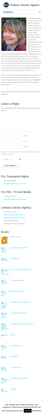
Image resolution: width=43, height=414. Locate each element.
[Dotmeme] (5, 392)
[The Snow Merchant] (5, 284)
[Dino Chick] (5, 360)
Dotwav (12, 335)
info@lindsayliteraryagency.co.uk (14, 215)
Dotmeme (13, 389)
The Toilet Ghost (15, 345)
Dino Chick (13, 356)
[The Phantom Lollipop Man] (5, 382)
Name (25, 136)
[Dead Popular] (5, 262)
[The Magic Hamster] (4, 240)
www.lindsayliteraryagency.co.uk (14, 218)
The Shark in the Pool (16, 291)
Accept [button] (27, 411)
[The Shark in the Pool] (4, 295)
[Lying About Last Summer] (5, 316)
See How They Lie (16, 367)
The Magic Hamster (15, 237)
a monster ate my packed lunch (20, 302)
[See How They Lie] (5, 371)
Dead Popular (14, 258)
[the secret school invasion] (5, 251)
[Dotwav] (5, 338)
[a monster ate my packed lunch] (5, 305)
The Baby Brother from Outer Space (21, 324)
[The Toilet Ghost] (5, 349)
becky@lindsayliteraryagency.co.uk (15, 184)
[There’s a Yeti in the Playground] (5, 273)
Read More (36, 411)
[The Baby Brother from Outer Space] (5, 327)
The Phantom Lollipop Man (19, 378)
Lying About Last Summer (18, 313)
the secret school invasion (18, 248)
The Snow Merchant (16, 280)
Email (25, 141)
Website (25, 147)
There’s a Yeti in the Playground (20, 269)
